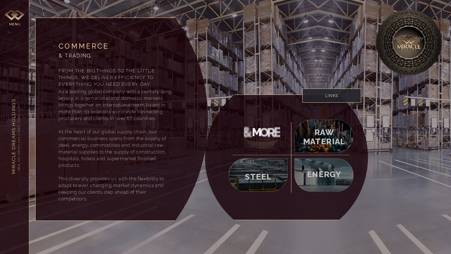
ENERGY (324, 174)
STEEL (258, 176)
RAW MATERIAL (324, 136)
